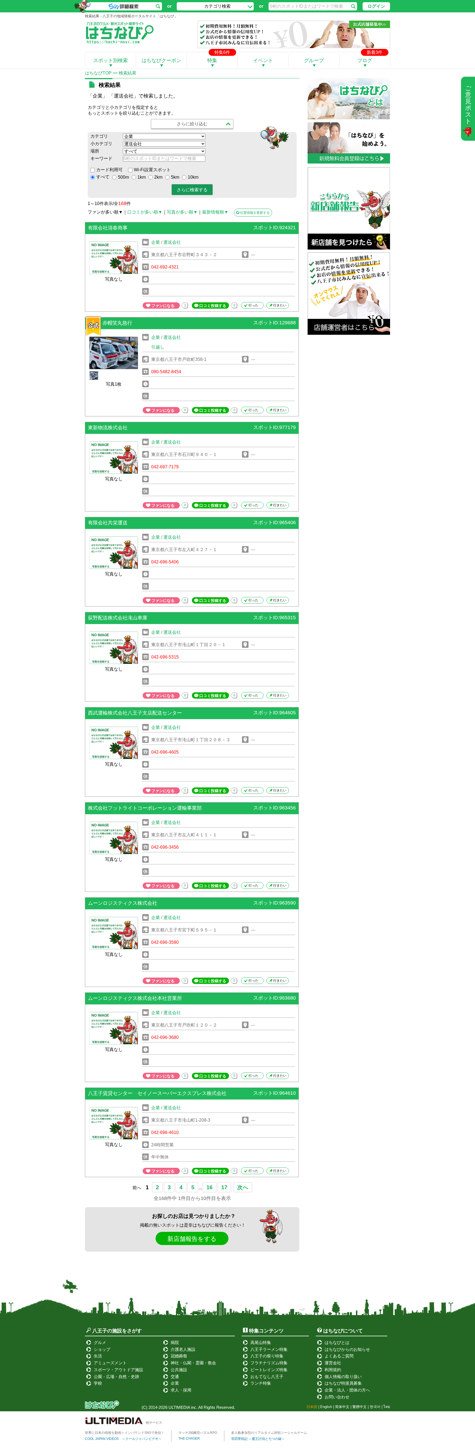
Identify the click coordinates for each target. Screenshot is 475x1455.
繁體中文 (359, 1407)
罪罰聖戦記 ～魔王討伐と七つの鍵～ (258, 1439)
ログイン (376, 6)
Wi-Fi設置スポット (152, 169)
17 (224, 1187)
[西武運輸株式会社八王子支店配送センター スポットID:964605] (192, 720)
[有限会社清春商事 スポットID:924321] (192, 235)
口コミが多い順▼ (144, 212)
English (326, 1407)
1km (141, 177)
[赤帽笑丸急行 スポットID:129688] (192, 330)
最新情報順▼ (215, 212)
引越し (157, 347)
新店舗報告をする (192, 1238)
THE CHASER (189, 1438)
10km (193, 177)
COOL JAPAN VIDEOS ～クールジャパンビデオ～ (123, 1439)
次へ (242, 1187)
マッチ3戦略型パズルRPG (197, 1433)
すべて (102, 177)
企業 (155, 242)
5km (175, 177)
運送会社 (172, 242)
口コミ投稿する (212, 305)
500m (123, 177)
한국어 (375, 1407)
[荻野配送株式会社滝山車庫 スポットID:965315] (192, 625)
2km (158, 177)
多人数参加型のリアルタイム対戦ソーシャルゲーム (269, 1433)
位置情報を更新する (255, 213)
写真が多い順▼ (182, 212)
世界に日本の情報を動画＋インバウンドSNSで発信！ (124, 1433)
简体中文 (342, 1407)
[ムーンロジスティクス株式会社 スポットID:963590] (192, 910)
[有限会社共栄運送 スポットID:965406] (192, 530)
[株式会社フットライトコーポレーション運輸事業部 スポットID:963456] (192, 815)
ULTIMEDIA (179, 1407)
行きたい (279, 305)
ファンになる (163, 305)
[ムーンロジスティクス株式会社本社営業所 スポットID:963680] (192, 1005)
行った (253, 305)
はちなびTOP (98, 73)
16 (209, 1187)
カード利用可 (109, 169)
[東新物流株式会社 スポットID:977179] (192, 435)
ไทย (386, 1407)
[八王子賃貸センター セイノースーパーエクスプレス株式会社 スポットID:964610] (192, 1101)
